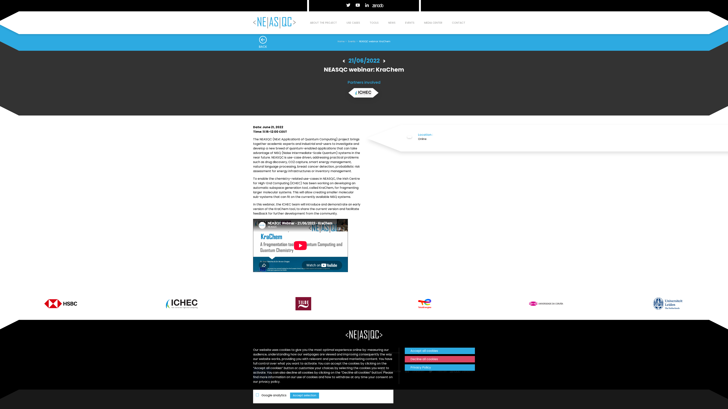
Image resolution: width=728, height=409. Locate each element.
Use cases (353, 23)
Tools (374, 23)
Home (341, 41)
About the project (323, 23)
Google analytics (273, 395)
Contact (458, 23)
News (391, 23)
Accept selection (304, 395)
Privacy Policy (420, 367)
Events (409, 23)
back (263, 46)
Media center (433, 23)
